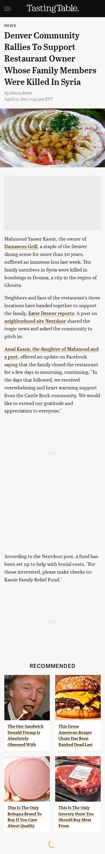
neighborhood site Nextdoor (35, 320)
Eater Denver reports (51, 313)
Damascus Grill (20, 246)
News (10, 25)
